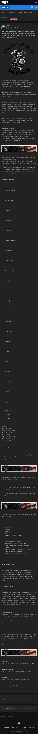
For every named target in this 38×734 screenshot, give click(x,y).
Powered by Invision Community (19, 731)
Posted (12, 28)
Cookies (31, 727)
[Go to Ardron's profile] (3, 27)
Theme (6, 727)
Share (9, 708)
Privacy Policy (15, 727)
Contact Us (24, 727)
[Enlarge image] (19, 59)
